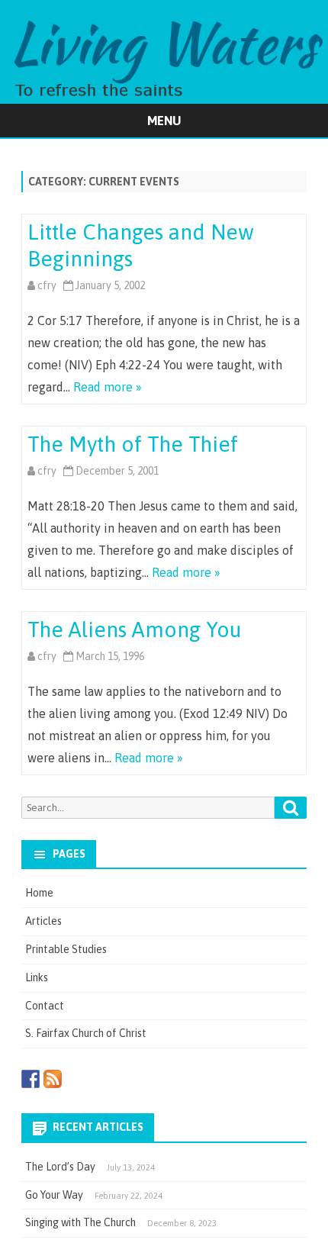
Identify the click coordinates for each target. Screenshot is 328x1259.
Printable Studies (66, 949)
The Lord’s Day (60, 1167)
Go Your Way (54, 1195)
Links (36, 977)
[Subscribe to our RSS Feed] (52, 1079)
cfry (46, 285)
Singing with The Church (80, 1222)
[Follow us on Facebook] (30, 1079)
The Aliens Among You (134, 629)
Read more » (107, 387)
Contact (44, 1006)
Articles (43, 921)
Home (39, 893)
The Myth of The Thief (132, 444)
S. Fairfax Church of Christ (85, 1033)
